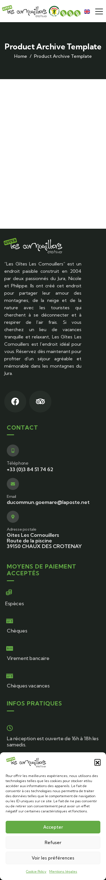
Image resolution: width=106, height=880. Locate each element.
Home (20, 56)
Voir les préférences (53, 858)
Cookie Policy (36, 871)
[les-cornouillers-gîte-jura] (24, 11)
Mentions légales (63, 871)
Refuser (53, 842)
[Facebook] (15, 401)
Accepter (53, 827)
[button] (97, 762)
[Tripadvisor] (40, 401)
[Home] (33, 245)
